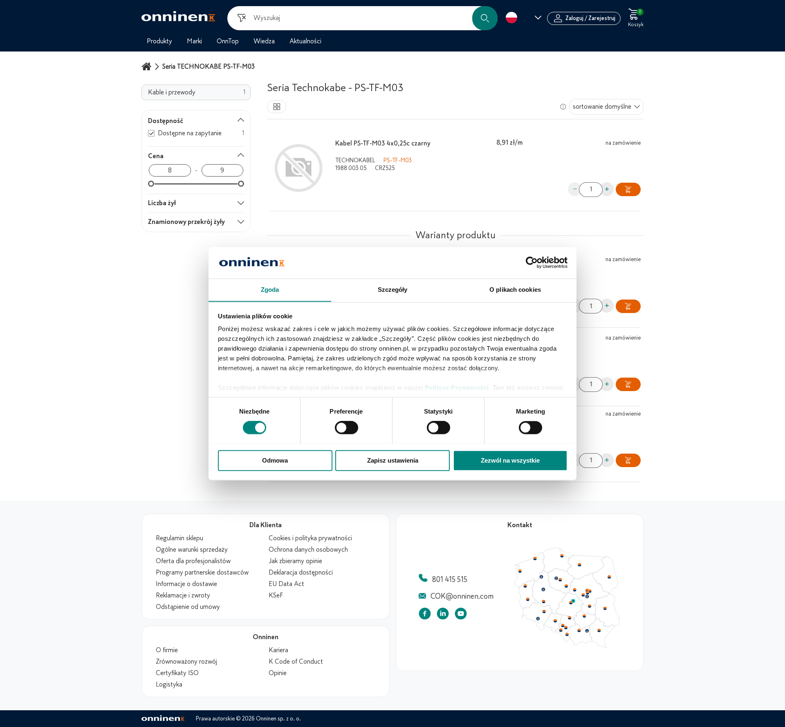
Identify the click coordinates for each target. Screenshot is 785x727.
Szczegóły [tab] (393, 289)
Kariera (278, 650)
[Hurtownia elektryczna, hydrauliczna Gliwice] (563, 625)
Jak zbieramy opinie (295, 561)
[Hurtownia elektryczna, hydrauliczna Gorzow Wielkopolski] (525, 586)
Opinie (278, 673)
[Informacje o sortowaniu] (563, 107)
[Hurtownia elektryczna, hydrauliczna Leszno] (544, 601)
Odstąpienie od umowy (188, 607)
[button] (485, 18)
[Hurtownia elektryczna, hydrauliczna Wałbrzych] (538, 619)
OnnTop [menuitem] (228, 41)
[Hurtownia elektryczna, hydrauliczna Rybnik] (561, 630)
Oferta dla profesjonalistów (193, 561)
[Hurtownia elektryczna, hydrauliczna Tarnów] (587, 631)
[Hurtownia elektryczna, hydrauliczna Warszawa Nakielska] (587, 590)
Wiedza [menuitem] (264, 41)
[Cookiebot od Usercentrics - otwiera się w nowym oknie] (531, 262)
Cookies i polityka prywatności (310, 538)
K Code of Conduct (296, 662)
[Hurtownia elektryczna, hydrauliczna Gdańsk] (562, 556)
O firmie (167, 650)
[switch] (346, 427)
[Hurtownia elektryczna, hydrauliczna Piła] (541, 577)
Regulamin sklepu (179, 538)
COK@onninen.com (462, 596)
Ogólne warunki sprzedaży (192, 550)
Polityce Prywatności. (458, 388)
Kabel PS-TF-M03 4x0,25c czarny (383, 143)
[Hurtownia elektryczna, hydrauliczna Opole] (555, 621)
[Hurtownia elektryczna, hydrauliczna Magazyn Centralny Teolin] (573, 601)
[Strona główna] (147, 66)
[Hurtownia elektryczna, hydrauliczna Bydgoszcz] (556, 578)
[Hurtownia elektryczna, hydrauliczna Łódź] (571, 603)
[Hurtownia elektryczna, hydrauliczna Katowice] (566, 628)
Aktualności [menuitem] (305, 41)
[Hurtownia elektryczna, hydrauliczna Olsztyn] (579, 565)
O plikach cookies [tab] (515, 289)
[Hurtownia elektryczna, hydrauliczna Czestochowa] (569, 618)
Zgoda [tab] (270, 289)
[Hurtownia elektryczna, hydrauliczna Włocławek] (566, 586)
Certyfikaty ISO (177, 673)
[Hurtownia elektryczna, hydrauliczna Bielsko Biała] (567, 634)
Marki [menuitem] (194, 41)
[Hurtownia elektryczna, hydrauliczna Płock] (575, 590)
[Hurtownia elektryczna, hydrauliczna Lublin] (605, 608)
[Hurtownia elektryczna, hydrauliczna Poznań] (543, 589)
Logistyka (169, 684)
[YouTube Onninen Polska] (461, 615)
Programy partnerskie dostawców (202, 572)
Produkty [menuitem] (159, 41)
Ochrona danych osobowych (308, 550)
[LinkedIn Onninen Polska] (443, 615)
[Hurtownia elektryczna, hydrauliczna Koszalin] (535, 558)
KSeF (276, 595)
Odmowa (275, 460)
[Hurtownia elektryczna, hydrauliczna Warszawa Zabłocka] (590, 590)
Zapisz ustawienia (392, 460)
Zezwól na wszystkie (510, 460)
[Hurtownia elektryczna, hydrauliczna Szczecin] (520, 571)
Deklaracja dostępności (301, 572)
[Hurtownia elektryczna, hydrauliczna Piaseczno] (587, 597)
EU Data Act (286, 584)
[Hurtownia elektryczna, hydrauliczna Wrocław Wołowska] (544, 612)
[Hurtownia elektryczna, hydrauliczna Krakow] (579, 630)
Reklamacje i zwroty (183, 595)
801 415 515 (449, 579)
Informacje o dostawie (186, 584)
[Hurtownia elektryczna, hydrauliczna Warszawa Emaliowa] (587, 593)
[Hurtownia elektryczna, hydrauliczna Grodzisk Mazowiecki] (583, 595)
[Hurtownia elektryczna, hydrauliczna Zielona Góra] (527, 599)
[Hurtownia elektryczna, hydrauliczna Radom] (589, 606)
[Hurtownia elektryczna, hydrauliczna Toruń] (560, 580)
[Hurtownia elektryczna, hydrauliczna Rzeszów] (599, 630)
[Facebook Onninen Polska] (425, 615)
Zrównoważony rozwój (186, 662)
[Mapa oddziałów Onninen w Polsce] (567, 646)
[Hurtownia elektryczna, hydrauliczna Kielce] (584, 616)
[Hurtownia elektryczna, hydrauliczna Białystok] (609, 577)
